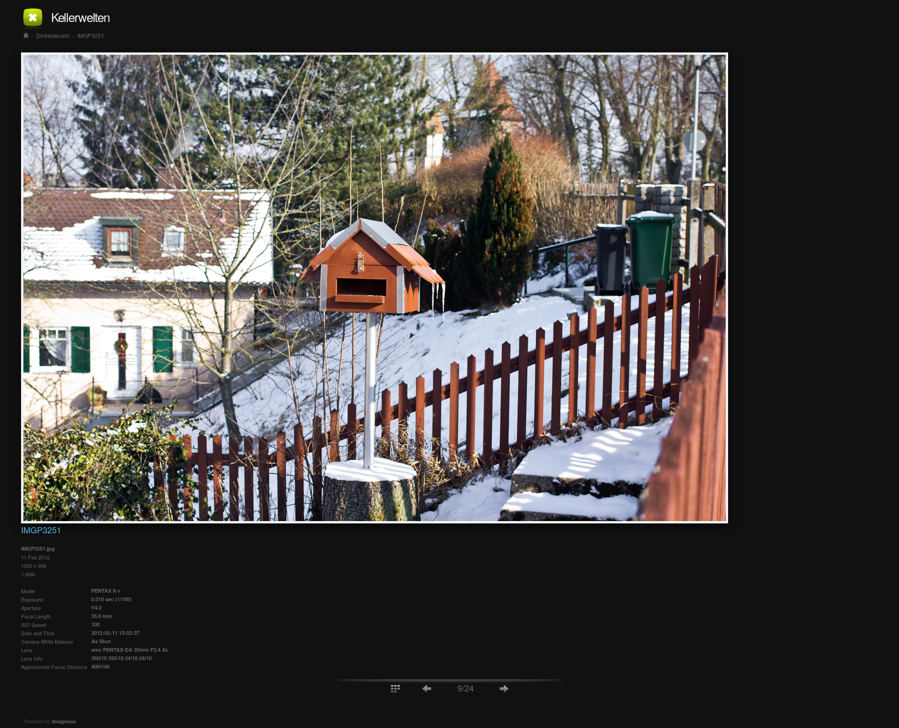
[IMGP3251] (374, 520)
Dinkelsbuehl (53, 35)
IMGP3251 (90, 35)
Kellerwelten (80, 16)
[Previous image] (427, 688)
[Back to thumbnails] (395, 688)
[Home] (26, 35)
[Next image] (504, 688)
